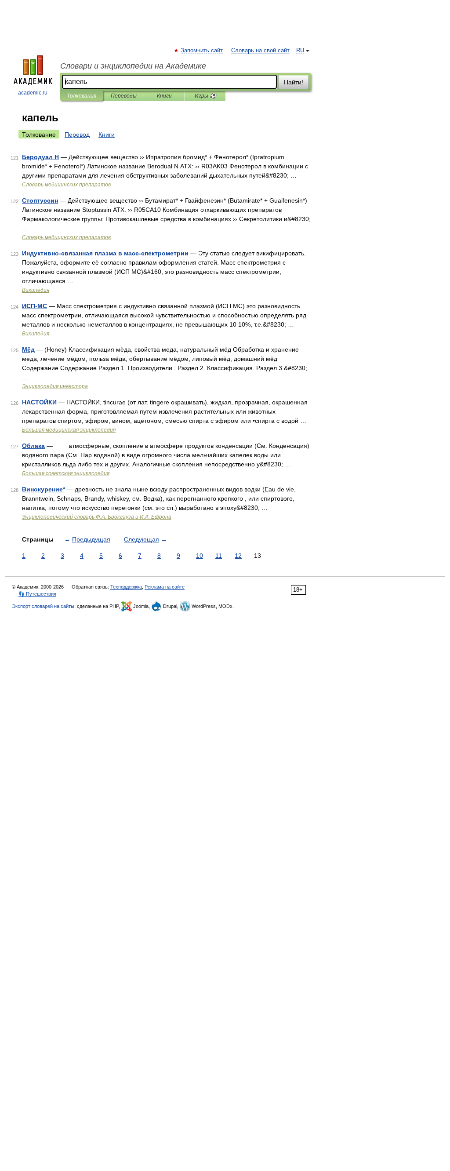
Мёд (28, 349)
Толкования (81, 96)
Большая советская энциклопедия (65, 473)
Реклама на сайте (165, 586)
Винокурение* (43, 489)
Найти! (293, 82)
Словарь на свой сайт (260, 50)
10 (199, 555)
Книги (164, 96)
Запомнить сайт (202, 50)
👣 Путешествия (37, 593)
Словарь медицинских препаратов (66, 185)
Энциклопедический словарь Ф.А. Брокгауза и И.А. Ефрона (96, 517)
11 (218, 555)
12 (238, 555)
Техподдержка (126, 586)
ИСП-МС (34, 305)
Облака (33, 445)
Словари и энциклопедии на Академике (133, 66)
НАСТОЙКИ (39, 402)
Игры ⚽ (205, 96)
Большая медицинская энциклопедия (69, 430)
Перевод (77, 134)
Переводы (124, 96)
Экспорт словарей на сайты (43, 606)
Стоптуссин (40, 200)
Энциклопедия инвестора (55, 386)
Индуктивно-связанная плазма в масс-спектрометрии (105, 253)
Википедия (35, 290)
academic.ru (32, 93)
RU (300, 50)
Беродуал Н (40, 156)
